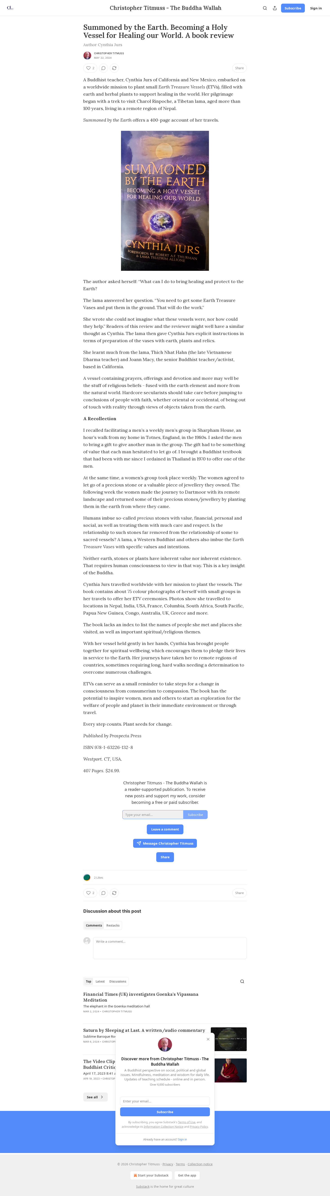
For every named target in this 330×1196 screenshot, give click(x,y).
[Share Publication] (274, 8)
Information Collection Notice (163, 1127)
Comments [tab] (94, 925)
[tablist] (102, 925)
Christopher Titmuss (109, 53)
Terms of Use (186, 1122)
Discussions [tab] (117, 981)
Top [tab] (88, 981)
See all (92, 1097)
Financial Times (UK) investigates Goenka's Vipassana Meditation (140, 997)
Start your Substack (153, 1175)
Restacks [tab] (112, 925)
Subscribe (293, 8)
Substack (143, 1186)
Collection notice (200, 1164)
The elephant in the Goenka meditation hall (116, 1006)
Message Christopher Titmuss (168, 843)
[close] (208, 1039)
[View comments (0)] (103, 68)
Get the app (187, 1175)
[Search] (264, 8)
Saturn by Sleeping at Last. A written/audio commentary (144, 1030)
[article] (165, 1005)
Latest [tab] (100, 981)
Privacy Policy (199, 1127)
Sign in (316, 8)
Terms (180, 1164)
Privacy (168, 1164)
